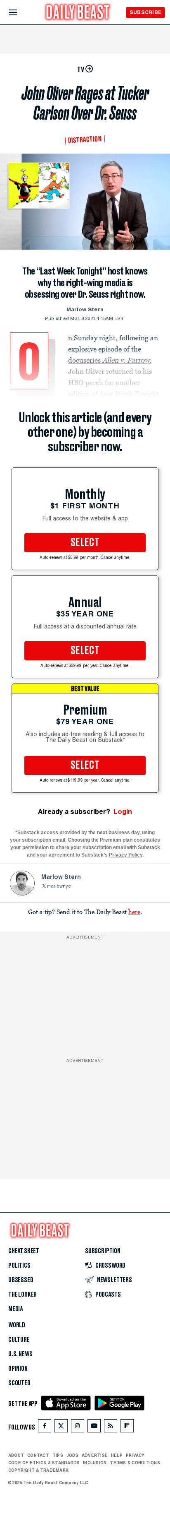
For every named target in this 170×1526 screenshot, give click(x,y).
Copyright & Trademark (38, 1470)
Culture (19, 1339)
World (16, 1325)
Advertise (95, 1455)
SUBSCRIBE (145, 12)
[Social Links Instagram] (77, 1427)
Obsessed (20, 1280)
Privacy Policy (125, 855)
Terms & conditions (135, 1462)
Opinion (18, 1368)
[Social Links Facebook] (44, 1427)
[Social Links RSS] (110, 1427)
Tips (57, 1455)
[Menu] (20, 12)
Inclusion (94, 1462)
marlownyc (59, 886)
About (16, 1455)
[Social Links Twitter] (61, 1427)
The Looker (22, 1294)
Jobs (72, 1455)
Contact (38, 1455)
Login (122, 812)
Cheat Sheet (23, 1251)
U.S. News (20, 1354)
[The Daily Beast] (78, 13)
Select (85, 542)
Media (15, 1309)
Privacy (135, 1455)
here (134, 911)
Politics (19, 1265)
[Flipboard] (126, 1427)
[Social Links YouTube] (94, 1427)
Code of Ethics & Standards (44, 1462)
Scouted (19, 1383)
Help (117, 1455)
